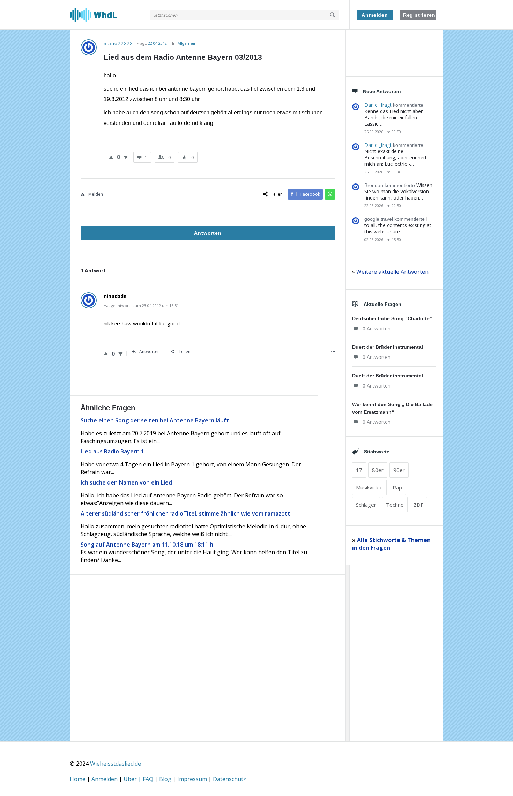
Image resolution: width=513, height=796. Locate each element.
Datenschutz (229, 779)
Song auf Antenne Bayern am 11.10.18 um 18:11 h (147, 544)
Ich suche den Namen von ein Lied (126, 482)
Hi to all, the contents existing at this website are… (397, 225)
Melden (95, 194)
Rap (397, 487)
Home (78, 779)
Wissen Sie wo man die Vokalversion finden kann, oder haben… (398, 191)
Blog (166, 779)
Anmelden (375, 15)
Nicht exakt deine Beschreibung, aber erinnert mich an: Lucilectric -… (395, 157)
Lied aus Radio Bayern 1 (112, 451)
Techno (395, 504)
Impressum (192, 779)
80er (378, 469)
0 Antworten (377, 328)
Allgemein (187, 43)
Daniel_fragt (378, 105)
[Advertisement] (208, 671)
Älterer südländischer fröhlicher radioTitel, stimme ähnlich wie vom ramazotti (186, 513)
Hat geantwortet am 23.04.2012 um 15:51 (141, 305)
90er (399, 469)
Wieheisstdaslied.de (115, 763)
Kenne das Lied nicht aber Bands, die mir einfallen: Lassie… (393, 117)
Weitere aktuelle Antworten (392, 272)
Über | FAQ (139, 779)
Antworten (149, 351)
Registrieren (419, 15)
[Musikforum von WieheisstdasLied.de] (105, 15)
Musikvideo (369, 487)
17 (359, 469)
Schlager (366, 504)
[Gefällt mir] (111, 157)
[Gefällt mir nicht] (126, 157)
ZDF (418, 504)
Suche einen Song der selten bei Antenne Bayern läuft (155, 420)
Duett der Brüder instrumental (387, 347)
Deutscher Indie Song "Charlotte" (392, 318)
